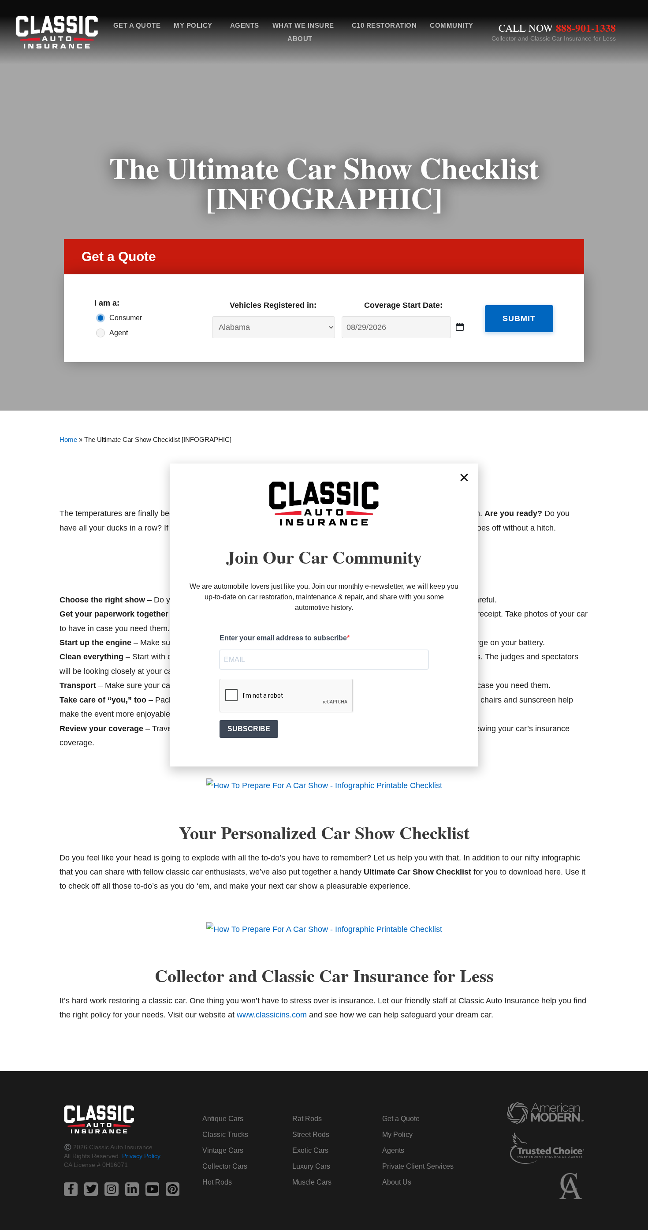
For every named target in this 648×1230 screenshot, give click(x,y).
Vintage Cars (222, 1150)
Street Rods (310, 1134)
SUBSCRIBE (248, 729)
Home (68, 439)
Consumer (125, 318)
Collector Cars (224, 1166)
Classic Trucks (225, 1134)
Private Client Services (418, 1166)
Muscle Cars (311, 1182)
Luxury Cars (311, 1166)
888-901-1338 (586, 27)
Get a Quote (137, 25)
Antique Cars (222, 1118)
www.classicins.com (272, 1014)
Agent (118, 332)
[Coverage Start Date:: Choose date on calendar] (460, 327)
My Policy (193, 25)
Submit (519, 318)
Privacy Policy (141, 1155)
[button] (464, 477)
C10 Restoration (384, 25)
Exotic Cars (310, 1150)
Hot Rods (217, 1182)
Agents (244, 25)
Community (451, 25)
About (300, 38)
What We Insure (303, 25)
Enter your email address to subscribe (283, 638)
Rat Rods (307, 1118)
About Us (396, 1182)
